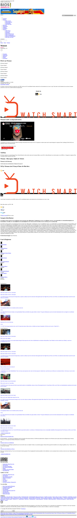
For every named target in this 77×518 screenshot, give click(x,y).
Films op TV (7, 31)
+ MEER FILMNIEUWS (5, 433)
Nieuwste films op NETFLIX (34, 497)
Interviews (27, 499)
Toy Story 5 (5, 480)
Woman (8, 42)
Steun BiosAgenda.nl (7, 147)
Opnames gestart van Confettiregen (7, 442)
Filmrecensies (21, 499)
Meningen (5, 56)
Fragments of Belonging (7, 487)
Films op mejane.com (9, 34)
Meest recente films (52, 499)
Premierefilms (8, 23)
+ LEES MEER (3, 273)
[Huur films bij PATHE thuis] (2, 207)
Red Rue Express (6, 488)
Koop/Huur (5, 58)
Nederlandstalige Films (40, 513)
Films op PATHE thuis (9, 33)
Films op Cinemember (24, 497)
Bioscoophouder (15, 516)
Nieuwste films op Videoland (46, 497)
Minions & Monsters (7, 477)
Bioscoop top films (17, 496)
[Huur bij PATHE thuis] (40, 95)
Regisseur (4, 262)
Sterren (52, 513)
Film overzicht (8, 20)
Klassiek (2, 500)
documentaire (3, 84)
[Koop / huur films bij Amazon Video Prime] (2, 213)
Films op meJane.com (15, 497)
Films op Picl (2, 499)
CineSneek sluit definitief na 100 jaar (7, 448)
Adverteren (9, 516)
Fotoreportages (32, 499)
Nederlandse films (25, 496)
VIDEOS (4, 27)
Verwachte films (8, 24)
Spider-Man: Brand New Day (8, 464)
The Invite (5, 481)
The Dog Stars (5, 491)
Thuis (55, 513)
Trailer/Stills (5, 55)
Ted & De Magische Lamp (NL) (9, 490)
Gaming (6, 500)
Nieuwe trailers (9, 499)
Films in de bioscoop (20, 513)
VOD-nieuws (7, 30)
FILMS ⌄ (5, 19)
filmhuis (7, 84)
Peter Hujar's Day (6, 492)
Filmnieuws (10, 513)
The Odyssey (5, 465)
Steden (4, 513)
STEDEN (5, 18)
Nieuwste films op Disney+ (58, 497)
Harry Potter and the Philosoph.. (9, 486)
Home (1, 42)
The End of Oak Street (7, 466)
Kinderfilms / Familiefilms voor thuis (70, 496)
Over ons (24, 516)
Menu (1, 511)
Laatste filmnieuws (39, 499)
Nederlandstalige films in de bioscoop (36, 496)
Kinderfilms (7, 32)
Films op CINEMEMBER (10, 36)
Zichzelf (3, 249)
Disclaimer (20, 516)
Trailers (14, 513)
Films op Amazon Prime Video (70, 497)
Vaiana (4, 478)
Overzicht (5, 53)
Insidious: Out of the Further (8, 469)
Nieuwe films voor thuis (57, 496)
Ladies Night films (70, 499)
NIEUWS (5, 25)
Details (4, 57)
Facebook (30, 516)
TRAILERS (5, 26)
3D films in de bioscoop (61, 499)
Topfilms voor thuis (48, 496)
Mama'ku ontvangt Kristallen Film (6, 436)
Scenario (4, 272)
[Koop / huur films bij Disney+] (2, 210)
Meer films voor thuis (9, 37)
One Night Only (6, 470)
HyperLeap (23, 508)
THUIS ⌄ (5, 29)
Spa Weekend (5, 489)
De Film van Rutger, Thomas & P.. (9, 482)
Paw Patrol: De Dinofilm (7, 467)
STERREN (5, 28)
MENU (1, 14)
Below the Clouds (6, 493)
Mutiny (4, 468)
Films (5, 42)
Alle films (46, 499)
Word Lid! (5, 516)
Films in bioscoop (8, 21)
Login (1, 516)
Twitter (34, 516)
